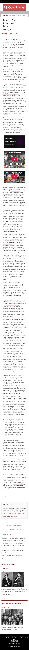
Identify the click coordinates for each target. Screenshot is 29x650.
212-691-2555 (15, 648)
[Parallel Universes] (12, 579)
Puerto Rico (5, 34)
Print (5, 496)
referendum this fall (15, 191)
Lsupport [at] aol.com (12, 516)
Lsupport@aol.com (18, 485)
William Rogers (6, 255)
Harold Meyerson (13, 295)
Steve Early (5, 33)
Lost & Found (5, 599)
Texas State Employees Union (10, 256)
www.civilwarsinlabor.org (19, 484)
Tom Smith (19, 240)
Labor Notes (22, 487)
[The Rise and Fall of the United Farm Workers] (12, 617)
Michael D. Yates (5, 607)
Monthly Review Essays (8, 564)
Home (3, 15)
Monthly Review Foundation (14, 643)
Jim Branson (22, 263)
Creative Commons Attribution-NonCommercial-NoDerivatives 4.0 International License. (14, 637)
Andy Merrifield (5, 571)
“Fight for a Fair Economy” (12, 305)
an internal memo (8, 396)
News (11, 34)
